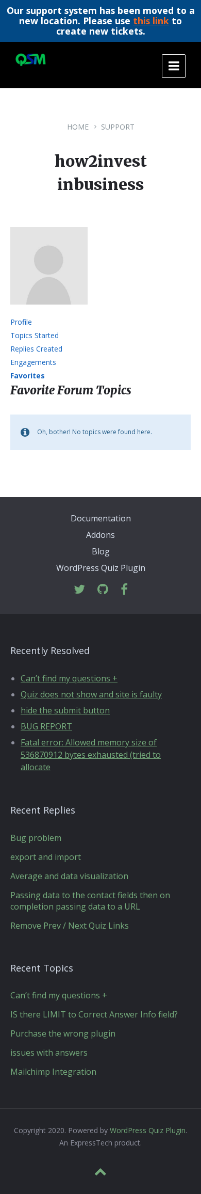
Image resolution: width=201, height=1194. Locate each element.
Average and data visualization (69, 876)
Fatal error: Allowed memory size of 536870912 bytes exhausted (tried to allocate (91, 755)
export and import (45, 857)
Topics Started (34, 335)
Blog (101, 551)
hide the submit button (65, 710)
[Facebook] (124, 589)
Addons (100, 534)
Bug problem (35, 837)
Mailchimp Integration (53, 1071)
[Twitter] (79, 589)
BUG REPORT (46, 726)
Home (78, 127)
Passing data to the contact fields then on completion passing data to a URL (90, 900)
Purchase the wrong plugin (62, 1033)
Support (118, 127)
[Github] (102, 589)
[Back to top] (100, 1172)
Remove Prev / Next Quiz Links (69, 925)
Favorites (27, 375)
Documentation (101, 518)
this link (151, 20)
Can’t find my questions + (69, 678)
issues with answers (49, 1052)
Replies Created (36, 349)
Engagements (33, 362)
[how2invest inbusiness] (49, 311)
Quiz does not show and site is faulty (91, 694)
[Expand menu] (174, 66)
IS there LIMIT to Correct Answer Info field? (94, 1014)
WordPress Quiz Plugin (100, 568)
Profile (21, 322)
